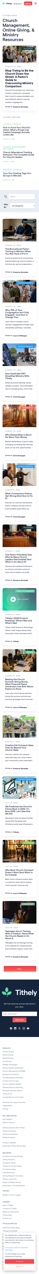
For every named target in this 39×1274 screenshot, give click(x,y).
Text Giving (7, 1061)
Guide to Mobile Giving (12, 1182)
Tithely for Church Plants (12, 1166)
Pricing (5, 1109)
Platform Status (9, 1137)
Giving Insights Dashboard (13, 1068)
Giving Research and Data (13, 1176)
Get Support (7, 1119)
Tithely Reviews (9, 1159)
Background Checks (11, 1074)
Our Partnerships (9, 1169)
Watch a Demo (8, 1122)
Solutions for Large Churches (14, 1102)
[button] (28, 3)
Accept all (19, 1261)
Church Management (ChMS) (14, 1071)
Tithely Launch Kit (10, 1179)
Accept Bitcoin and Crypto (13, 1097)
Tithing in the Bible (10, 1231)
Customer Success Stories (13, 1156)
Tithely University (9, 1131)
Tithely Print (7, 1094)
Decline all (19, 1267)
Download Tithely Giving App (14, 1146)
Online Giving (8, 1055)
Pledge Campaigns (10, 1064)
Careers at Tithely (10, 1208)
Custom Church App (11, 1081)
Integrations (7, 1105)
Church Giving (8, 1051)
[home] (12, 3)
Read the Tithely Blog (11, 1228)
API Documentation (10, 1134)
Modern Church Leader (12, 1195)
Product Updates (9, 1143)
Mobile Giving (8, 1058)
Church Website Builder (12, 1084)
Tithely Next (7, 1215)
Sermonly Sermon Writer (12, 1090)
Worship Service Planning (13, 1087)
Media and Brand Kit (11, 1212)
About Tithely (8, 1205)
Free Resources (9, 1172)
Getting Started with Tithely (14, 1128)
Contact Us (7, 1218)
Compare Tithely (9, 1163)
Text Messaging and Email (13, 1077)
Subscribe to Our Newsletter (14, 1185)
